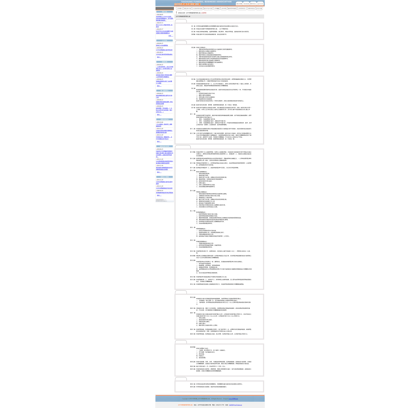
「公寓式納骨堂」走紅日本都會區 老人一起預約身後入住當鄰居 (164, 68)
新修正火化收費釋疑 (162, 45)
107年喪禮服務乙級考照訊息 (164, 50)
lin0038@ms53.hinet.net (235, 405)
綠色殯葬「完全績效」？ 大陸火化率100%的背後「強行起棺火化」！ (164, 110)
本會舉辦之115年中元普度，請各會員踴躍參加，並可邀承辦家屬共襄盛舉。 (164, 18)
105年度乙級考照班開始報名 (164, 54)
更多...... (171, 36)
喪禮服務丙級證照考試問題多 (164, 192)
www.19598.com (233, 398)
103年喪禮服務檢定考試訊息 (164, 188)
